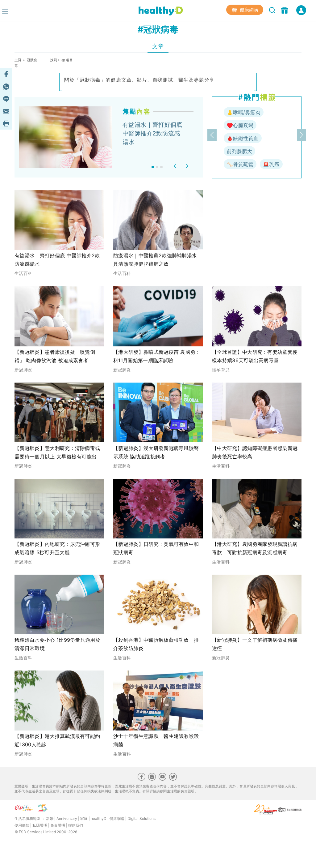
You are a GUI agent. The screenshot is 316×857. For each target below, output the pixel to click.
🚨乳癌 (271, 164)
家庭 (84, 818)
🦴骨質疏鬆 (240, 164)
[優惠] (285, 9)
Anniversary (66, 818)
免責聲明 (57, 825)
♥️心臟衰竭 (240, 125)
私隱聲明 (39, 825)
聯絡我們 (75, 825)
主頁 (18, 60)
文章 (158, 46)
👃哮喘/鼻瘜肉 (243, 112)
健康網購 (248, 10)
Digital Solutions (141, 818)
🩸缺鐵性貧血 (243, 138)
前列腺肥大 (239, 151)
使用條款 (22, 825)
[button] (175, 166)
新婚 (49, 818)
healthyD (98, 818)
